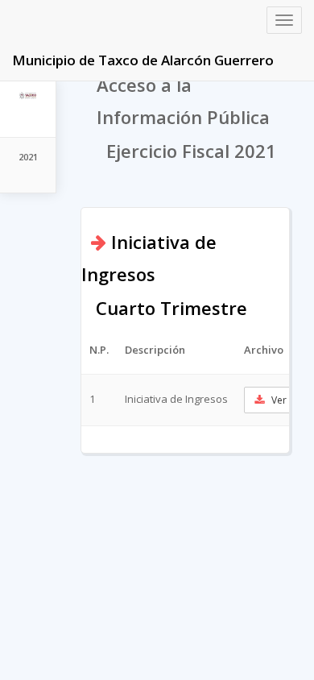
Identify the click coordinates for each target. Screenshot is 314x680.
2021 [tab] (28, 157)
